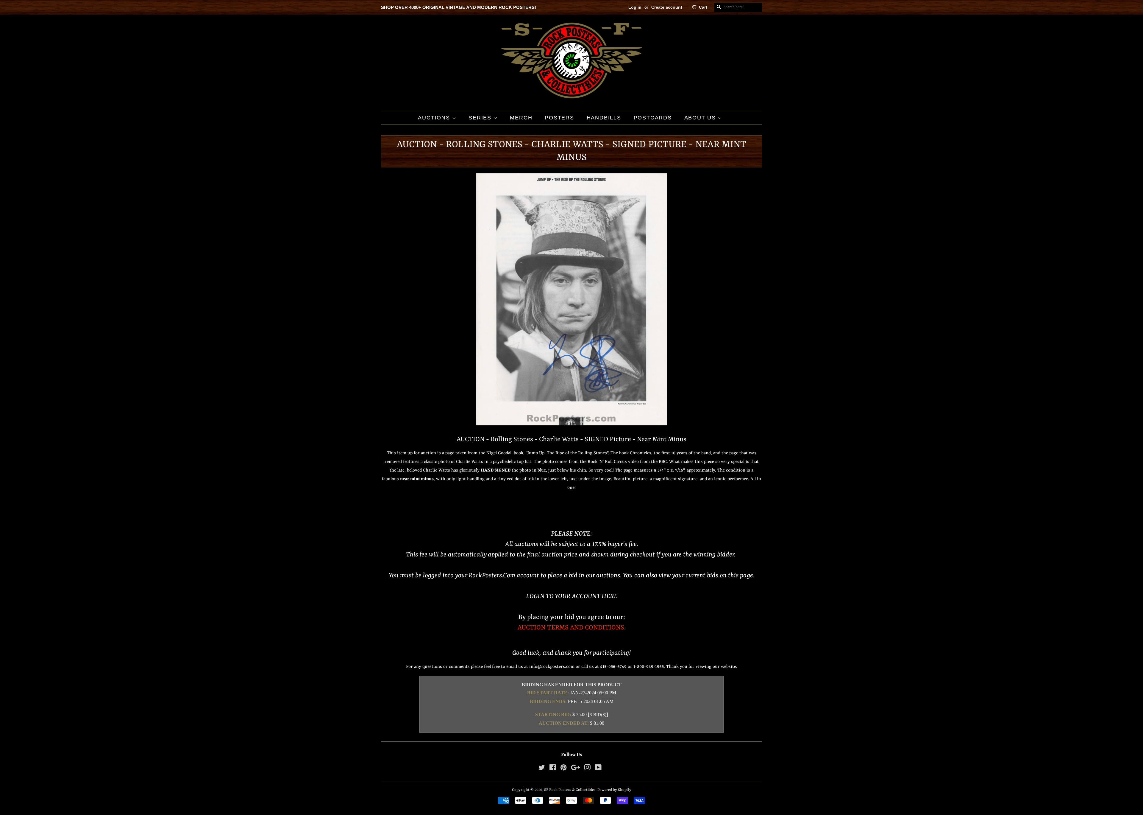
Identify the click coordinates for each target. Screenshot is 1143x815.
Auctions (435, 118)
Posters (559, 118)
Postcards (653, 118)
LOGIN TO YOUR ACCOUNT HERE (571, 596)
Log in (634, 7)
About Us (701, 118)
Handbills (604, 118)
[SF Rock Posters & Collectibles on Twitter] (541, 769)
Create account (666, 7)
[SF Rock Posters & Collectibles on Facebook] (552, 769)
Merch (521, 118)
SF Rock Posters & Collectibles (570, 790)
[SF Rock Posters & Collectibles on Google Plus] (575, 769)
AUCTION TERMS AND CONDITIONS (571, 628)
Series (481, 118)
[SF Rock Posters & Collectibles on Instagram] (587, 769)
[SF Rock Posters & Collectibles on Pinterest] (563, 769)
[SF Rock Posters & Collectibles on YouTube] (598, 769)
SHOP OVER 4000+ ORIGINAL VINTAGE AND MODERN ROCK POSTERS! (458, 7)
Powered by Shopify (614, 790)
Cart (703, 7)
